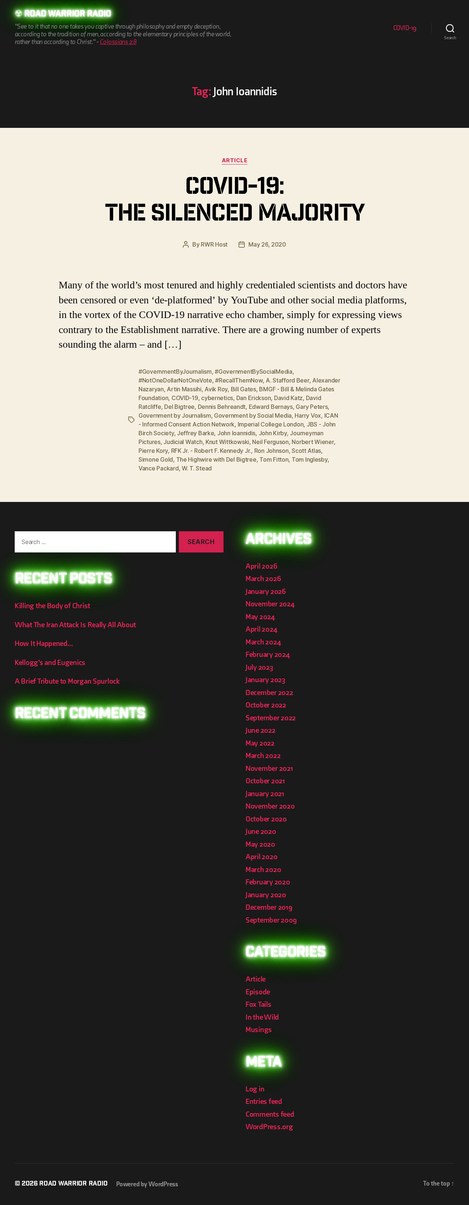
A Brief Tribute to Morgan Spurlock (67, 681)
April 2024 (261, 629)
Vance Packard (159, 468)
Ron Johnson (271, 450)
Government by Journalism (175, 415)
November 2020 (270, 806)
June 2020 (260, 831)
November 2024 (270, 604)
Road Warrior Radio (67, 14)
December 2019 (268, 907)
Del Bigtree (179, 406)
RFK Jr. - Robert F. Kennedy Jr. (211, 450)
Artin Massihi (184, 389)
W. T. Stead (197, 468)
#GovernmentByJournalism (175, 371)
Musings (258, 1029)
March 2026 (263, 578)
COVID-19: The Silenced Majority (234, 202)
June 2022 (260, 730)
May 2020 (260, 844)
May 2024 (260, 616)
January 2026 (265, 591)
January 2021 (264, 793)
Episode (257, 992)
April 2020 (261, 856)
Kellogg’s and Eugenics (50, 662)
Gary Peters (312, 406)
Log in (254, 1089)
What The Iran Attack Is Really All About (75, 624)
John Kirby (273, 433)
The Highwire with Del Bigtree (216, 459)
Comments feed (269, 1114)
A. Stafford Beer (287, 380)
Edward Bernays (271, 406)
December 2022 (269, 692)
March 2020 (263, 869)
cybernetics (217, 398)
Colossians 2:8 (118, 42)
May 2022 (259, 743)
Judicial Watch (182, 442)
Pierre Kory (153, 450)
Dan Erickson (253, 398)
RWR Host (214, 244)
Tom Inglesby (310, 459)
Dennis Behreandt (222, 406)
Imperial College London (271, 424)
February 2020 (267, 882)
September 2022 (270, 717)
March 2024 (263, 642)
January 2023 (265, 679)
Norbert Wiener (312, 442)
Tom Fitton (273, 459)
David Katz (288, 398)
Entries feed (263, 1101)
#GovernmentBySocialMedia (253, 371)
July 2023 (259, 667)
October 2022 (265, 705)
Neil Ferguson (270, 442)
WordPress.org (269, 1126)
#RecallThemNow (238, 380)
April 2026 (261, 566)
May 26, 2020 (267, 244)
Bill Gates (243, 389)
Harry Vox (308, 415)
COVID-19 (405, 28)
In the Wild (262, 1017)
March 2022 (262, 755)
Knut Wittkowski (227, 442)
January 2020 (265, 894)
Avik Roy (216, 389)
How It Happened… (44, 643)
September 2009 (271, 920)
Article (235, 160)
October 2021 (265, 781)
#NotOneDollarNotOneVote (175, 380)
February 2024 (267, 654)
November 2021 (269, 768)
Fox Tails (258, 1004)
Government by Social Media (253, 415)
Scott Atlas (306, 450)
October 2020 (266, 819)
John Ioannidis (236, 433)
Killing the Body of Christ (52, 605)
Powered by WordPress (147, 1184)
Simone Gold (156, 459)
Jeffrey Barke (195, 433)
